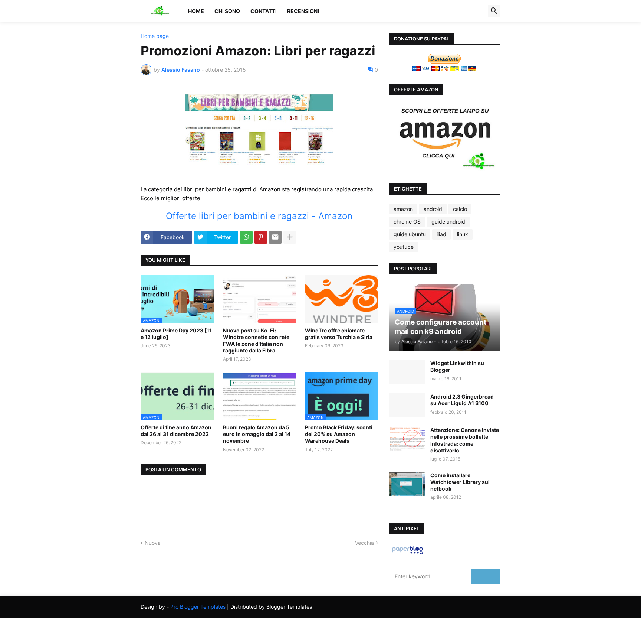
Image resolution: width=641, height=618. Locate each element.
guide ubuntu (410, 234)
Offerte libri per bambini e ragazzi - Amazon (259, 216)
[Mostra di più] (289, 237)
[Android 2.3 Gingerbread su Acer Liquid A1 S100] (407, 405)
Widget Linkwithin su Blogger (457, 366)
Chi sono (227, 11)
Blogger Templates (289, 607)
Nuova (153, 543)
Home (196, 11)
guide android (448, 221)
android (433, 209)
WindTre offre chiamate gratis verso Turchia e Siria (338, 333)
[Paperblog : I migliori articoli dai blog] (407, 554)
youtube (404, 247)
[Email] (275, 237)
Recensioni (303, 11)
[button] (494, 11)
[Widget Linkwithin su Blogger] (407, 372)
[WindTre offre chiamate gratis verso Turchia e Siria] (341, 299)
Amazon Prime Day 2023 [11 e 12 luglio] (176, 333)
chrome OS (407, 221)
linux (462, 234)
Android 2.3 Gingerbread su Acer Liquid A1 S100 (462, 399)
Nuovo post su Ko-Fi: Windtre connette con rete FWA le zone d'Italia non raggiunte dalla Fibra (256, 340)
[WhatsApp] (246, 237)
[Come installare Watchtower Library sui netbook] (407, 484)
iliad (441, 234)
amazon (403, 209)
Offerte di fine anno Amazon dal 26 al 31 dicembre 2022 (176, 430)
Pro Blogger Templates (198, 607)
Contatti (263, 11)
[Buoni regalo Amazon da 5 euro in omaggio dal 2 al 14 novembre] (259, 396)
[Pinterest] (260, 237)
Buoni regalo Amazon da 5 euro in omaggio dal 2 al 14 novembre (256, 434)
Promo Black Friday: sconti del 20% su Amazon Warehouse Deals (338, 434)
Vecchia (364, 543)
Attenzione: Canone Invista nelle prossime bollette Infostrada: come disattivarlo (464, 440)
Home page (155, 36)
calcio (460, 209)
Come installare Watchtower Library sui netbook (460, 482)
